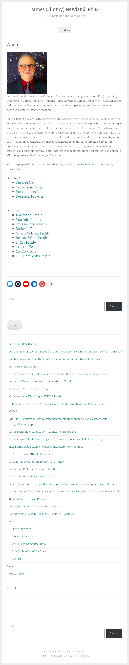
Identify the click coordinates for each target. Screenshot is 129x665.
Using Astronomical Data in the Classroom (35, 506)
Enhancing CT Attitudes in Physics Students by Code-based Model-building (56, 439)
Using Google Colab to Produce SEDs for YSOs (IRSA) (41, 513)
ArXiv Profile (26, 242)
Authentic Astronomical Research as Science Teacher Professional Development (59, 374)
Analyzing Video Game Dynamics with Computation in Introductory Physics (56, 359)
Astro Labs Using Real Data (29, 543)
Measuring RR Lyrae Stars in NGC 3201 (32, 469)
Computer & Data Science (22, 344)
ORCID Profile (26, 251)
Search (11, 299)
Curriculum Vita (21, 528)
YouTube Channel (30, 219)
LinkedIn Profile (28, 228)
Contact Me (25, 182)
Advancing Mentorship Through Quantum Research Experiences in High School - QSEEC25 (65, 351)
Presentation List (29, 191)
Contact (16, 558)
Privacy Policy (16, 573)
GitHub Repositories (31, 224)
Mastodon (13, 588)
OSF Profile (24, 247)
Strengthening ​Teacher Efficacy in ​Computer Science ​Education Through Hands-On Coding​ (65, 491)
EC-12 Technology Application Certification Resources (42, 431)
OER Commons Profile (33, 256)
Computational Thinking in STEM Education (36, 396)
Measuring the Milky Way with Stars (31, 476)
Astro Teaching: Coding (23, 366)
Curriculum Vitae (29, 187)
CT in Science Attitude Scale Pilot (32, 454)
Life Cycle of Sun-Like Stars (29, 551)
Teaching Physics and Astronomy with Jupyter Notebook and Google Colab (58, 404)
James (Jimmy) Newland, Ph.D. (64, 9)
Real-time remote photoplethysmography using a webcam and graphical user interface (63, 484)
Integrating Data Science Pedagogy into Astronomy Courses (46, 446)
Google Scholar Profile (33, 233)
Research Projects (30, 196)
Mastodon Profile (29, 215)
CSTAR (13, 411)
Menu (66, 30)
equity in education (89, 164)
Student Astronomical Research (29, 499)
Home (14, 325)
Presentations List (23, 536)
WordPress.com (80, 656)
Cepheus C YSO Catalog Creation (29, 389)
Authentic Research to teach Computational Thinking (42, 381)
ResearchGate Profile (32, 237)
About (13, 521)
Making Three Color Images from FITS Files (36, 461)
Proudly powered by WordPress (64, 651)
